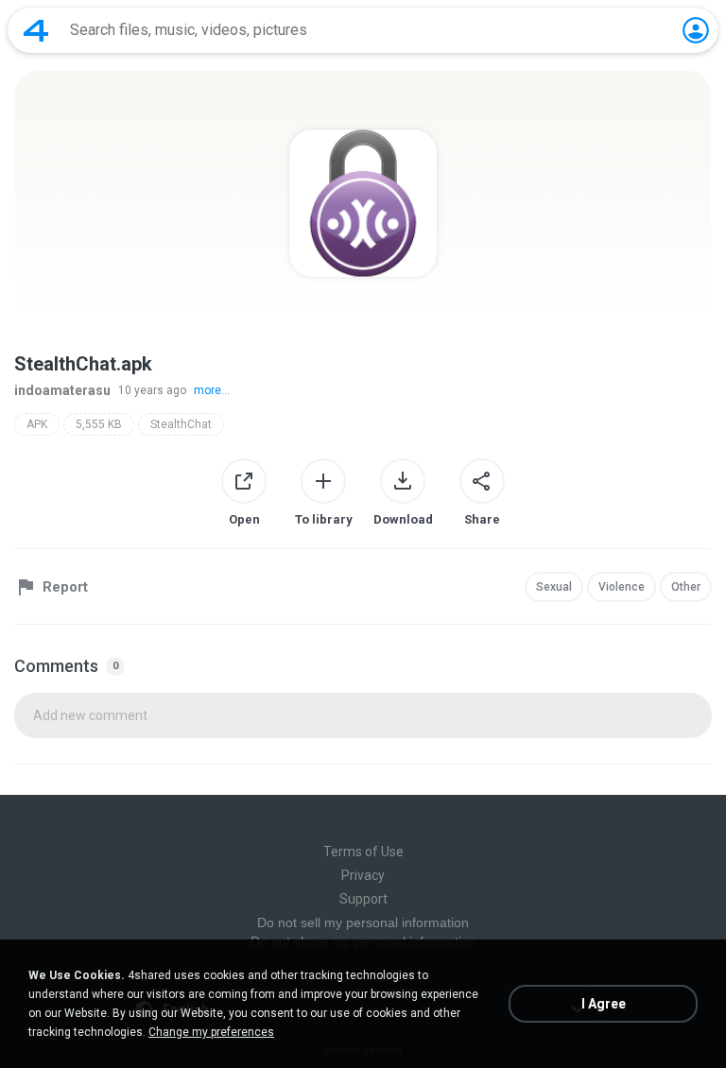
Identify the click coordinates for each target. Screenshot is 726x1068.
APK (36, 424)
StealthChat (181, 424)
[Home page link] (36, 30)
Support (363, 898)
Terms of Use (363, 851)
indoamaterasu (62, 390)
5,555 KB (99, 424)
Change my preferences (211, 1032)
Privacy (363, 875)
